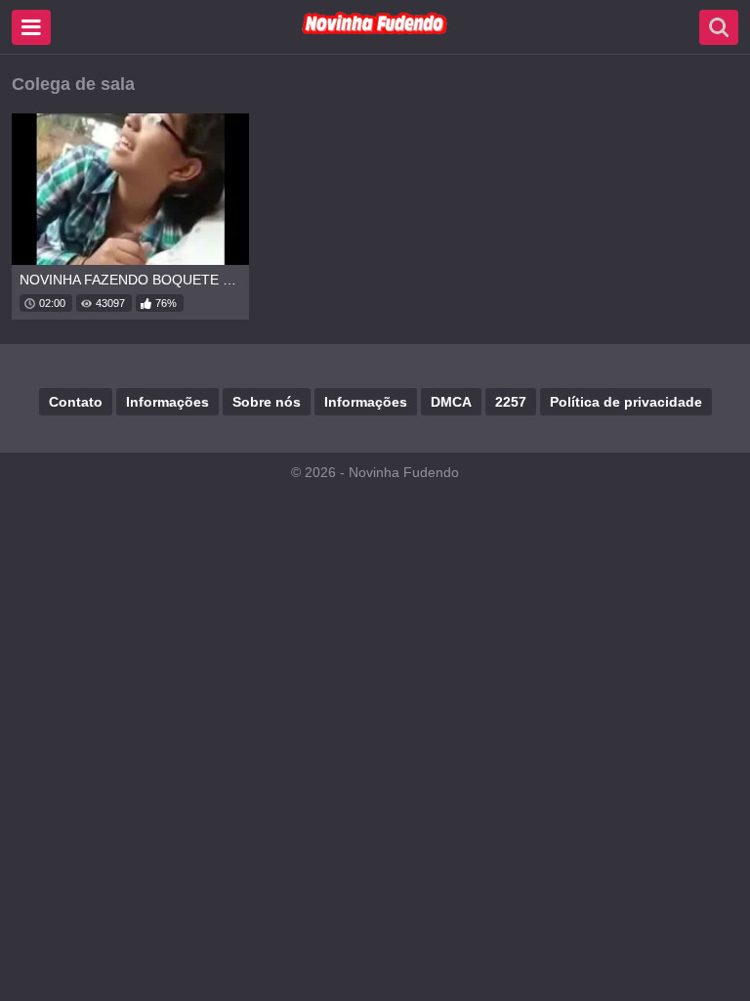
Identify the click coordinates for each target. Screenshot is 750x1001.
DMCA (451, 402)
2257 (510, 402)
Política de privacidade (626, 402)
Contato (76, 402)
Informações (167, 402)
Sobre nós (266, 402)
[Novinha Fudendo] (375, 30)
